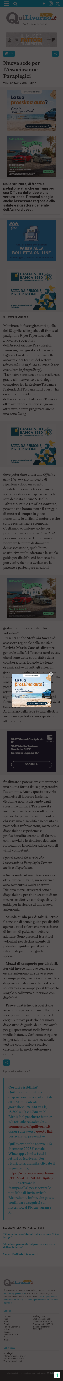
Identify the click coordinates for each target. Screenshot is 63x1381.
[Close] (51, 674)
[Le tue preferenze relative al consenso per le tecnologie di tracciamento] (57, 1375)
